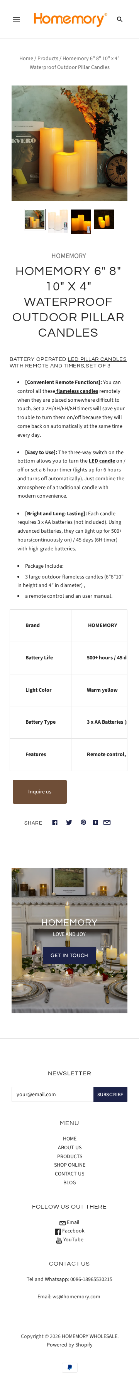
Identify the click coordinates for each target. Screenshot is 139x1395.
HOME (69, 1139)
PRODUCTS (69, 1156)
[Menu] (16, 19)
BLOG (69, 1183)
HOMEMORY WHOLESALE (89, 1336)
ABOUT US (69, 1148)
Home (26, 58)
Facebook (73, 1231)
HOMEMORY (68, 256)
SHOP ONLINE (69, 1165)
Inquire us (39, 792)
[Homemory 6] (35, 219)
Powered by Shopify (70, 1345)
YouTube (72, 1240)
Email (73, 1222)
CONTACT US (69, 1174)
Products (47, 58)
